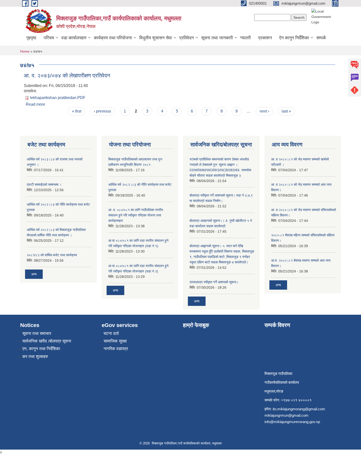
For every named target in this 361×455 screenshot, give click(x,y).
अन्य (34, 274)
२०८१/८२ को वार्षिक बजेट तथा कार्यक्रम (52, 255)
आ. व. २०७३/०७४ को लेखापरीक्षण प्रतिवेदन (67, 75)
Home (24, 51)
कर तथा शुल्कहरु (35, 356)
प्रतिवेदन (186, 37)
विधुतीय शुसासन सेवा (155, 37)
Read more (35, 104)
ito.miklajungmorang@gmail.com (299, 409)
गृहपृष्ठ (31, 37)
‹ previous (102, 111)
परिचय (49, 37)
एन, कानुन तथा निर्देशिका (41, 348)
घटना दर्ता (111, 333)
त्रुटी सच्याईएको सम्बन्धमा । (44, 184)
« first (76, 111)
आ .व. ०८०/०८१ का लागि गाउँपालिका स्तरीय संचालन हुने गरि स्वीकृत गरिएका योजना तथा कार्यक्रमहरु (135, 215)
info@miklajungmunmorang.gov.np (292, 422)
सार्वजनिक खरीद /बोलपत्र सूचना (46, 341)
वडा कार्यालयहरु (73, 37)
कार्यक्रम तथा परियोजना (113, 37)
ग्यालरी (245, 37)
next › (264, 111)
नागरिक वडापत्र (116, 348)
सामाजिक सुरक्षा (115, 341)
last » (286, 111)
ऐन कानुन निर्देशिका (294, 37)
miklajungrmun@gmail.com (286, 415)
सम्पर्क (321, 37)
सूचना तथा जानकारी (217, 37)
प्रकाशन (265, 37)
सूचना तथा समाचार (36, 333)
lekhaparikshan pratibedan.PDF (57, 98)
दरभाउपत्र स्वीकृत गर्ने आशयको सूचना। (214, 282)
